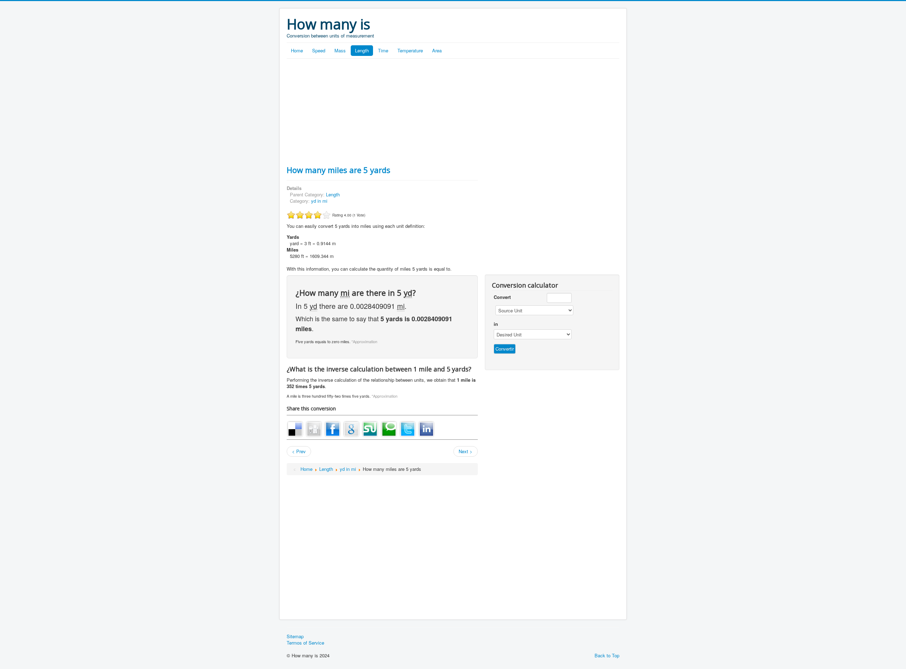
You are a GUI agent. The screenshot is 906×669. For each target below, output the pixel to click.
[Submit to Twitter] (407, 428)
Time (383, 50)
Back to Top (607, 655)
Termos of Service (305, 643)
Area (437, 50)
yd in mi (319, 200)
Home (297, 50)
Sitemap (295, 636)
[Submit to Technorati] (388, 428)
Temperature (410, 50)
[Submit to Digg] (313, 428)
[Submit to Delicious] (295, 428)
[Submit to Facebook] (332, 428)
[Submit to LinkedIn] (426, 428)
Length (362, 50)
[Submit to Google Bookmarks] (351, 428)
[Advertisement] (453, 111)
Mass (340, 50)
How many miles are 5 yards (338, 170)
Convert (502, 297)
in (496, 324)
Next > (465, 451)
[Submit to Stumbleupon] (370, 428)
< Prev (299, 451)
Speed (318, 50)
